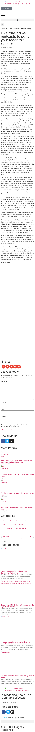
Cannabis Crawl (15, 521)
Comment (4, 381)
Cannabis (28, 521)
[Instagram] (11, 441)
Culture (5, 525)
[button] (17, 20)
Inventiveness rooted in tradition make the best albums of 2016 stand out (16, 461)
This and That (19, 528)
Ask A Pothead (7, 528)
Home (4, 521)
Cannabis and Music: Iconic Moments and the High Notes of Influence (17, 606)
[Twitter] (7, 441)
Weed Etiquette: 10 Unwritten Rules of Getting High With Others (15, 572)
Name (3, 402)
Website (3, 416)
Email (3, 409)
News (21, 525)
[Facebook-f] (3, 441)
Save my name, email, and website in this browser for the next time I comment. (17, 425)
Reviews (13, 525)
